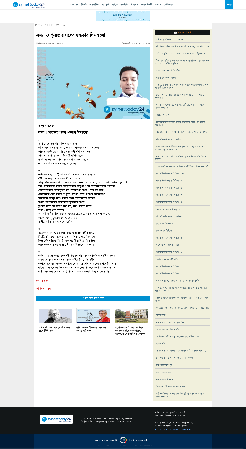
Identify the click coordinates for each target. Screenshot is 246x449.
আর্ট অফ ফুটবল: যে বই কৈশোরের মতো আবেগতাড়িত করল (180, 53)
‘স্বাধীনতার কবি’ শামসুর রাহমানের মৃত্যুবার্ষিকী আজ (54, 329)
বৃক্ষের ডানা (160, 315)
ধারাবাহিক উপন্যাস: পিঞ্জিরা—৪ (169, 237)
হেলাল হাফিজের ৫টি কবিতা (167, 259)
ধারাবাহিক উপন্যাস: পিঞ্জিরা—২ (169, 266)
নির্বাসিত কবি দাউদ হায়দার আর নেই (171, 386)
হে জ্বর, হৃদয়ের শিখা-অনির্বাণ (168, 329)
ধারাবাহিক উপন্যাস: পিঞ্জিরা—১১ (169, 139)
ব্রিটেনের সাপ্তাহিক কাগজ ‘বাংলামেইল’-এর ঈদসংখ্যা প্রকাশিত (181, 131)
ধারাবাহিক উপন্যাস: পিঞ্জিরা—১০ (170, 173)
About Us (159, 429)
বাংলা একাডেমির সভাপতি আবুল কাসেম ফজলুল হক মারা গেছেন (182, 46)
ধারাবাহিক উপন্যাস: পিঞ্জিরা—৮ (169, 187)
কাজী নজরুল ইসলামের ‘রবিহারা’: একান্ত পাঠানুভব (92, 329)
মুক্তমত (158, 4)
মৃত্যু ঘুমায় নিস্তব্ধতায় (164, 223)
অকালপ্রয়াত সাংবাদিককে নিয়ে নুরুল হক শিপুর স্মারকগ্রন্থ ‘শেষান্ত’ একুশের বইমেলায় (179, 148)
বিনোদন (134, 4)
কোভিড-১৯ (168, 4)
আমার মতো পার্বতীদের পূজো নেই (170, 322)
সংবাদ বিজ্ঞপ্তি (146, 4)
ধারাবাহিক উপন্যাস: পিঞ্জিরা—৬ (169, 202)
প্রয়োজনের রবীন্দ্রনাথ (164, 379)
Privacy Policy (172, 429)
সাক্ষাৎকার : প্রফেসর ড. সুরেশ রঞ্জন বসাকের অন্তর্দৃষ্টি (177, 280)
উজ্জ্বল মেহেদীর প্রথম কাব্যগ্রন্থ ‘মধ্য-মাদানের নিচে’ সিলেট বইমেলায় (179, 96)
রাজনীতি (124, 4)
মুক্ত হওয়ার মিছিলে (164, 230)
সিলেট (84, 4)
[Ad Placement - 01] (123, 15)
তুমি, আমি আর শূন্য (164, 365)
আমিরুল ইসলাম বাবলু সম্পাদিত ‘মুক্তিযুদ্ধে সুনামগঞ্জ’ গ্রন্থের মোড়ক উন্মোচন (180, 395)
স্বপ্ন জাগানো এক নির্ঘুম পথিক (168, 70)
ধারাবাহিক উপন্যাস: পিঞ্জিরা (167, 273)
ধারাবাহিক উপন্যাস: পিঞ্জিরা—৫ (169, 216)
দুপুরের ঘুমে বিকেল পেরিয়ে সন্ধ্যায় (170, 39)
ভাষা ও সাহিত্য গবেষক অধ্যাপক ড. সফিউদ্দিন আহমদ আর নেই (182, 166)
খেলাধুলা (105, 4)
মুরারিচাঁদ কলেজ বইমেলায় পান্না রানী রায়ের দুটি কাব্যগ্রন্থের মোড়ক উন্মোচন (180, 106)
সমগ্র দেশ (74, 4)
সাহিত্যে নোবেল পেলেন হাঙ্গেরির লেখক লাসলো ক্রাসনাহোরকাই (182, 307)
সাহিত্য (115, 4)
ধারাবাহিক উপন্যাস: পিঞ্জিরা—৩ (169, 252)
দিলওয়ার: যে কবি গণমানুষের (168, 209)
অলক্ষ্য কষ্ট (160, 343)
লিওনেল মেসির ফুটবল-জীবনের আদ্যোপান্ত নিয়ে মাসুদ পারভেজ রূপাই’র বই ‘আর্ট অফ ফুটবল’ (182, 62)
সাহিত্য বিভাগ (184, 32)
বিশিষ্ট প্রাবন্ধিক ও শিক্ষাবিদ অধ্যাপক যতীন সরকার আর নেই (181, 350)
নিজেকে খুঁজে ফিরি (163, 114)
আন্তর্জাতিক (94, 4)
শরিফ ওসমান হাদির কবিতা (167, 244)
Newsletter (186, 429)
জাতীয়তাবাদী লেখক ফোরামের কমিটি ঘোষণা (174, 357)
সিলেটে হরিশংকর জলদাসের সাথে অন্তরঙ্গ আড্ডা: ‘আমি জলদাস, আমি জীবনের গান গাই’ (182, 86)
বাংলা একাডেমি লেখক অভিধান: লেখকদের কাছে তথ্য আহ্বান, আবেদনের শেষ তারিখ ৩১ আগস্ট (130, 330)
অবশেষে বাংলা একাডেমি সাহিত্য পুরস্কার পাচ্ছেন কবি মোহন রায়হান (180, 158)
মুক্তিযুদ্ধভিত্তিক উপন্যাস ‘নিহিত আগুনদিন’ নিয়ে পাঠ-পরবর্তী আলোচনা (180, 123)
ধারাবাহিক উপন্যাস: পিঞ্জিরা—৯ (169, 180)
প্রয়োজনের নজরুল (163, 372)
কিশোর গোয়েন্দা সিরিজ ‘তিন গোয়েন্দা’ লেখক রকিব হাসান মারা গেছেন (182, 299)
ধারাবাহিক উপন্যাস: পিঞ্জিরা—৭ (169, 194)
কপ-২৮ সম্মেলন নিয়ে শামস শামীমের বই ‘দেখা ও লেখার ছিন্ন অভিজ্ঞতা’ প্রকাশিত (181, 289)
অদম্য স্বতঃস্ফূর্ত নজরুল (166, 77)
